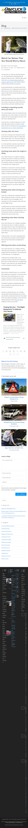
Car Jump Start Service (6, 531)
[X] (17, 575)
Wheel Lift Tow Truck (6, 556)
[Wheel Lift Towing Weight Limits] (8, 580)
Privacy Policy (19, 822)
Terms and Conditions (10, 822)
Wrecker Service (4, 558)
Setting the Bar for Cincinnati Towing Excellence (14, 423)
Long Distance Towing (6, 539)
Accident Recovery (5, 528)
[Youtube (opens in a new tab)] (15, 4)
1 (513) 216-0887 (8, 2)
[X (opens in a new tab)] (10, 4)
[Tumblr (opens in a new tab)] (13, 4)
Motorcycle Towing (5, 545)
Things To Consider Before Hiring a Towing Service (14, 398)
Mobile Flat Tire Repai (6, 542)
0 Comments (6, 69)
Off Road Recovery (5, 548)
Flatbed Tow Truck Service (7, 534)
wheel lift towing (19, 299)
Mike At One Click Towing (10, 65)
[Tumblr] (17, 583)
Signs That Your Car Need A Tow (14, 448)
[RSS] (17, 591)
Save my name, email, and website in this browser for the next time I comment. (13, 489)
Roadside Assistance (5, 550)
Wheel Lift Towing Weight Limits (8, 508)
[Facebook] (17, 579)
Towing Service (21, 67)
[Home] (1, 28)
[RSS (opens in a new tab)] (17, 4)
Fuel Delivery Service (5, 537)
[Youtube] (17, 587)
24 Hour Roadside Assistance (7, 526)
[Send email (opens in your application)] (18, 4)
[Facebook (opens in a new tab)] (11, 4)
